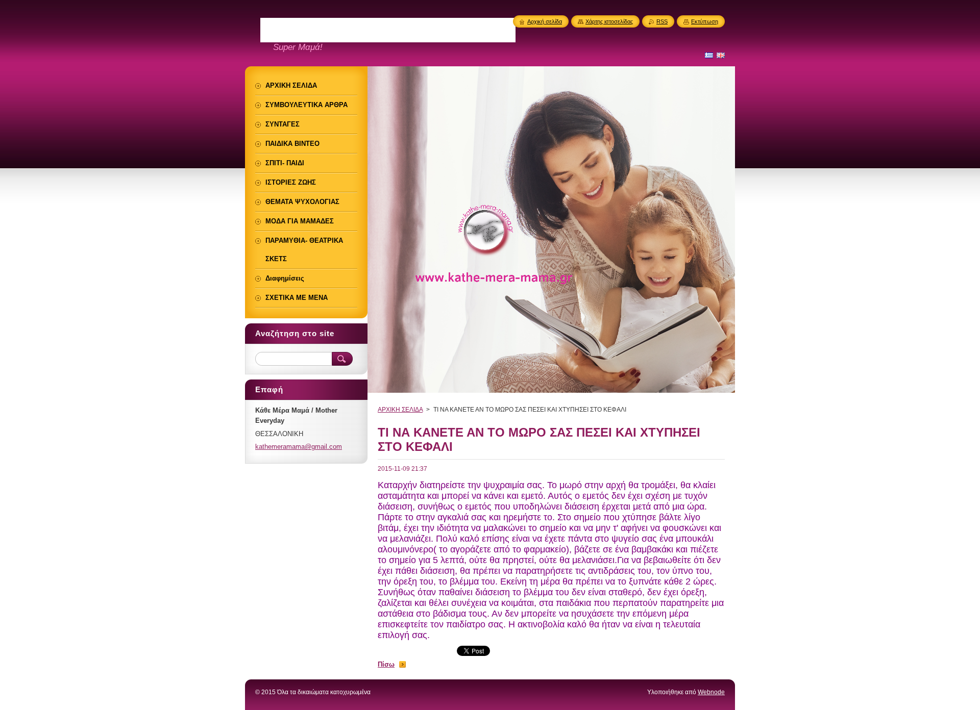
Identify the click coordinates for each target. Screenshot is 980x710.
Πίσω (386, 664)
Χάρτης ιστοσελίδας (609, 21)
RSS (662, 21)
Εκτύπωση (704, 21)
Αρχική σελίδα (544, 21)
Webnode (711, 692)
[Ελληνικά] (709, 55)
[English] (721, 55)
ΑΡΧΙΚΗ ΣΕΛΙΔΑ (400, 410)
